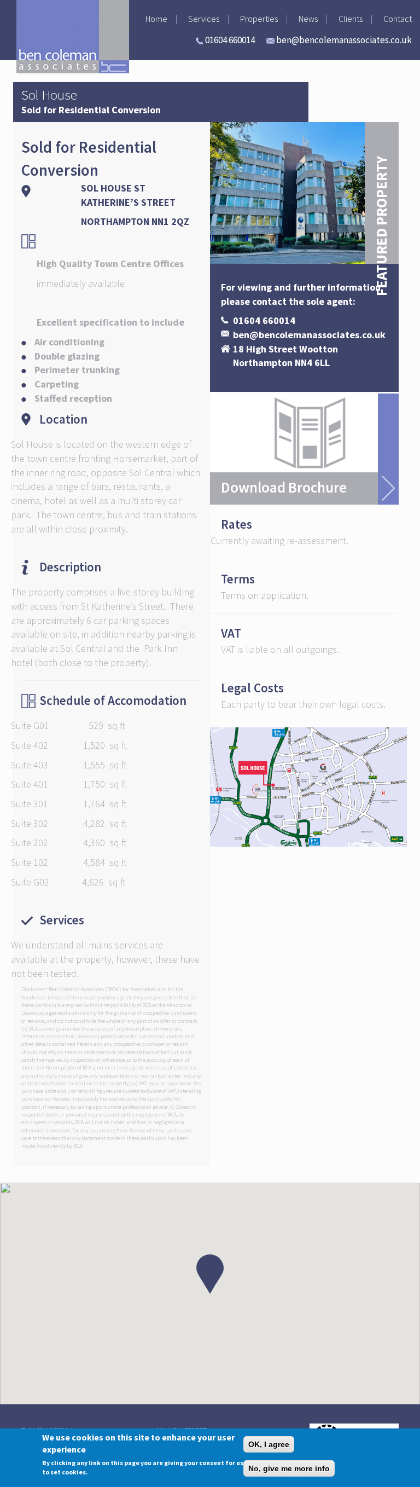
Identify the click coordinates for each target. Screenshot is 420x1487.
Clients (351, 18)
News (308, 18)
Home (156, 18)
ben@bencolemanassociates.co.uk (344, 40)
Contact (397, 18)
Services (203, 18)
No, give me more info (289, 1468)
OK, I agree (268, 1444)
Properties (259, 18)
